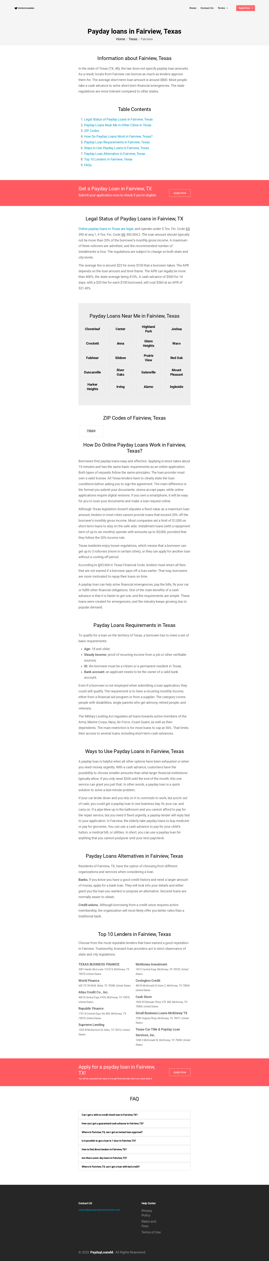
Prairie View (148, 358)
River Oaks (120, 372)
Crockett (92, 343)
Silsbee (120, 358)
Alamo (148, 387)
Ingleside (176, 387)
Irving (120, 387)
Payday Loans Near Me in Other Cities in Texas (117, 125)
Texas (133, 39)
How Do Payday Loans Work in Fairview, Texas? (118, 136)
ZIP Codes (91, 131)
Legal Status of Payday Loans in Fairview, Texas (118, 119)
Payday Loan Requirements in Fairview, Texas (117, 142)
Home (193, 8)
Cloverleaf (92, 329)
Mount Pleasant (176, 372)
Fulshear (92, 358)
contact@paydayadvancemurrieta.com (99, 1209)
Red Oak (176, 358)
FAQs (88, 165)
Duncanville (92, 372)
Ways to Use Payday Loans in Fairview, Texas (116, 148)
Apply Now (244, 8)
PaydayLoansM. (102, 1252)
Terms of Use (151, 1232)
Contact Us (207, 8)
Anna (120, 343)
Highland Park (148, 329)
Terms (221, 8)
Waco (176, 343)
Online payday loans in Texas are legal (105, 229)
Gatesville (148, 372)
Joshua (176, 329)
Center (120, 329)
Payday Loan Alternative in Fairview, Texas (114, 154)
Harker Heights (92, 387)
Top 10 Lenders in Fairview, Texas (108, 159)
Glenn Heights (148, 343)
